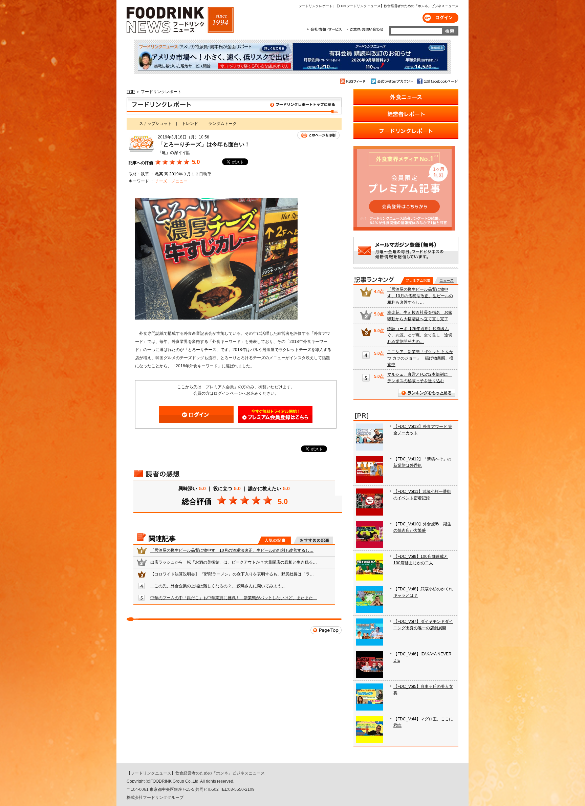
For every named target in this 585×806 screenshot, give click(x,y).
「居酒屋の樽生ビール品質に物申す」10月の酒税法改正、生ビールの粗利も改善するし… (231, 550)
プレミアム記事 (417, 280)
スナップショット (155, 123)
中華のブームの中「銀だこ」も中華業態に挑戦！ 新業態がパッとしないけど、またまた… (233, 597)
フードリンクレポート (234, 105)
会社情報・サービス (325, 29)
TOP (131, 91)
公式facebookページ (436, 81)
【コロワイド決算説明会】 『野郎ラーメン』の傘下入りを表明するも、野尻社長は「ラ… (232, 574)
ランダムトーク (222, 123)
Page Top (326, 630)
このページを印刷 (318, 135)
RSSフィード (353, 81)
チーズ (161, 181)
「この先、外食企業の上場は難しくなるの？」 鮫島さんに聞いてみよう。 (217, 586)
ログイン (440, 18)
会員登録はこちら (275, 414)
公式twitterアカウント (392, 81)
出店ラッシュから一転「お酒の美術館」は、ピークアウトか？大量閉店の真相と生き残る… (233, 562)
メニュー (179, 181)
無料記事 (445, 280)
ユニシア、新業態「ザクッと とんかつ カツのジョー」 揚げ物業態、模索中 (420, 358)
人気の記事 (274, 540)
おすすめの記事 (313, 540)
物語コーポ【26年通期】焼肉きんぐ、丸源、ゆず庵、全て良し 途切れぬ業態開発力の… (419, 335)
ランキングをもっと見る (426, 393)
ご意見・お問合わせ (364, 29)
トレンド (190, 123)
